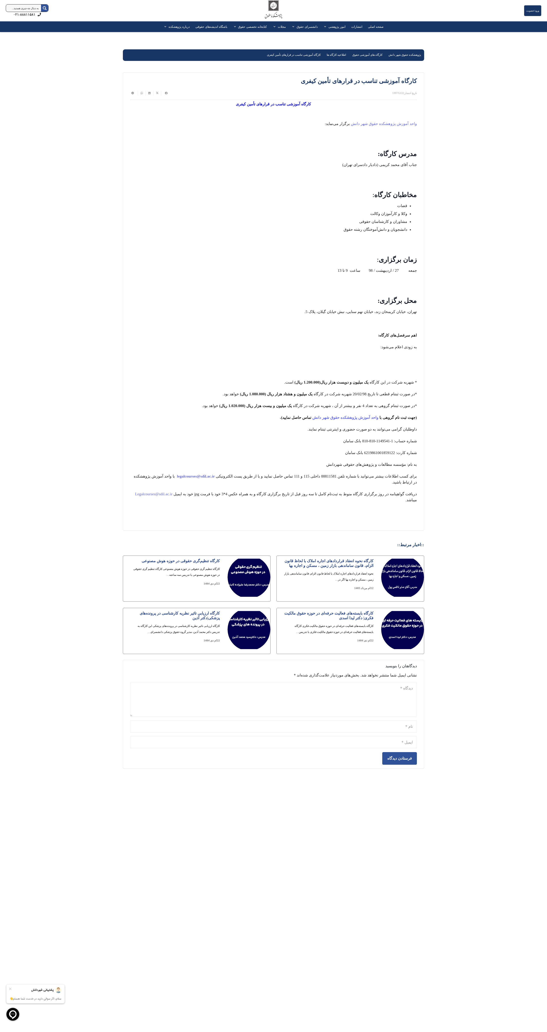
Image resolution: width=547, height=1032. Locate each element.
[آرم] (273, 12)
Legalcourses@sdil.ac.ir (153, 494)
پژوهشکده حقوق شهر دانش (373, 124)
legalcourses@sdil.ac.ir (196, 476)
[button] (325, 26)
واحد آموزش (407, 124)
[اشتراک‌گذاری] (165, 93)
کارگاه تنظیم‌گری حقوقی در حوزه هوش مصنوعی (181, 561)
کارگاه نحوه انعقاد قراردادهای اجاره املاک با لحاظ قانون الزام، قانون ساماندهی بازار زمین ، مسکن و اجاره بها (329, 563)
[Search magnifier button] (44, 8)
